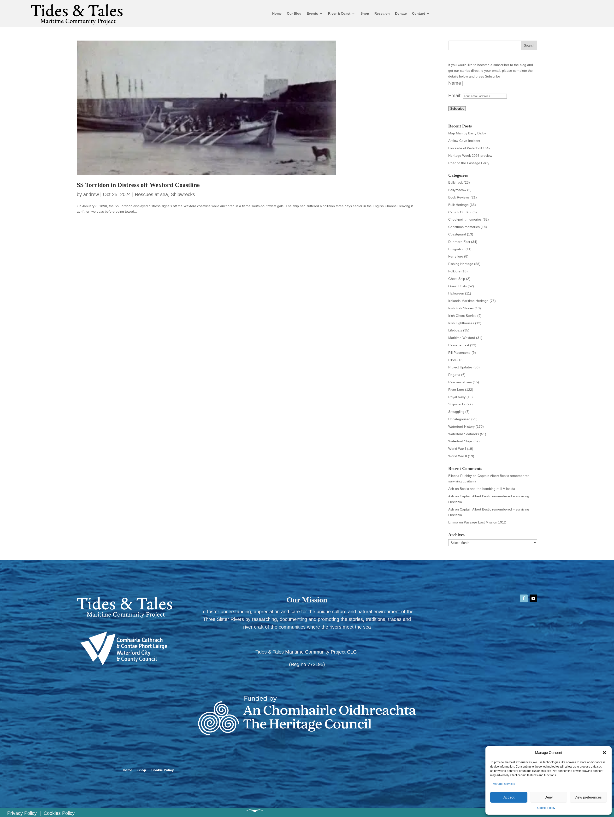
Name (454, 83)
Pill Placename (459, 352)
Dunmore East (459, 242)
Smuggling (456, 412)
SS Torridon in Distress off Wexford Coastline (138, 184)
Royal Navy (457, 397)
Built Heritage (458, 205)
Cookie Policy (546, 808)
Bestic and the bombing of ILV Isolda (487, 489)
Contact (418, 13)
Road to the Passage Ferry (468, 163)
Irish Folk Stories (461, 308)
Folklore (454, 271)
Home (277, 13)
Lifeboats (455, 330)
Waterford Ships (460, 441)
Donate (401, 13)
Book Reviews (459, 197)
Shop (364, 13)
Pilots (452, 360)
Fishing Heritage (460, 264)
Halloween (456, 293)
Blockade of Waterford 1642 (469, 148)
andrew (91, 194)
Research (382, 13)
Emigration (456, 249)
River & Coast (339, 13)
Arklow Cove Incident (464, 141)
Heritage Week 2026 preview (470, 155)
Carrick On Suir (460, 212)
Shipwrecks (183, 194)
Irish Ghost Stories (462, 316)
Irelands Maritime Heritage (468, 301)
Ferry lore (455, 256)
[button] (604, 752)
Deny (548, 797)
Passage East (458, 345)
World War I (457, 449)
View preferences (588, 797)
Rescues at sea (151, 194)
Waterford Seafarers (463, 434)
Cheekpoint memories (465, 219)
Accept (508, 797)
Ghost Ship (456, 279)
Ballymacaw (457, 190)
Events (312, 13)
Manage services (504, 784)
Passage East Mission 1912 (485, 522)
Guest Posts (457, 286)
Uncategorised (459, 419)
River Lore (456, 389)
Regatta (454, 375)
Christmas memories (464, 227)
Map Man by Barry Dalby (467, 133)
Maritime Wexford (461, 338)
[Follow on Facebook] (524, 598)
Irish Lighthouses (461, 323)
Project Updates (460, 367)
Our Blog (294, 13)
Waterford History (461, 426)
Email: (455, 95)
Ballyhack (455, 182)
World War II (457, 456)
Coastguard (457, 234)
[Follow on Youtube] (533, 598)
